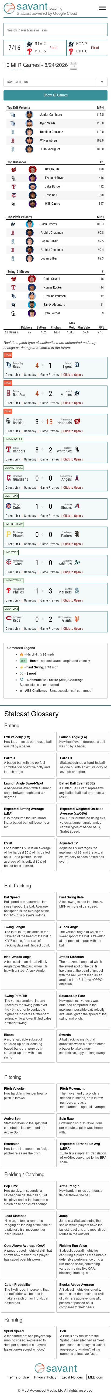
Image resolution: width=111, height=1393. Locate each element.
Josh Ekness (49, 224)
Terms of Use (19, 1377)
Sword (31, 673)
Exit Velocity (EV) (17, 737)
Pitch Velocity (14, 1088)
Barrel (34, 660)
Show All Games (56, 95)
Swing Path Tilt (16, 996)
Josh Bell (51, 195)
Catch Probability (18, 1284)
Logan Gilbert (49, 241)
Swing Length (15, 927)
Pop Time (11, 1186)
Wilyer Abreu (48, 140)
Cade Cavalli (52, 279)
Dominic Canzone (51, 132)
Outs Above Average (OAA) (24, 1245)
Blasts (9, 1034)
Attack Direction (71, 957)
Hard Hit (32, 654)
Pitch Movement (72, 1088)
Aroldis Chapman (52, 233)
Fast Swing (34, 667)
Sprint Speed (14, 1331)
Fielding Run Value (73, 1245)
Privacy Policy (46, 1377)
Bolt (63, 1331)
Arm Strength (69, 1186)
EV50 (8, 843)
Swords (65, 1034)
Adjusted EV (68, 843)
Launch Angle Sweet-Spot (23, 783)
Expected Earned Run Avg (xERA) (80, 1146)
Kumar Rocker (53, 287)
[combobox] (55, 29)
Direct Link (13, 375)
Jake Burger (53, 186)
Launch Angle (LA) (73, 737)
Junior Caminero (51, 115)
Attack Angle (69, 927)
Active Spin (12, 1118)
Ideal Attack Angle (18, 957)
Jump (63, 1216)
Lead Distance (15, 1216)
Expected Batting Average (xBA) (24, 811)
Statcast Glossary (31, 713)
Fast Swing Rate (71, 897)
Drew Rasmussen (55, 296)
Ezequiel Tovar (54, 178)
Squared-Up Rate (72, 996)
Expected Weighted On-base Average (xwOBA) (81, 811)
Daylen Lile (52, 169)
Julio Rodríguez (50, 149)
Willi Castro (52, 204)
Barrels (9, 758)
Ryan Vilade (48, 123)
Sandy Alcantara (54, 305)
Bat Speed (12, 897)
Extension (11, 1144)
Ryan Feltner (52, 313)
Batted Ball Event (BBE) (77, 783)
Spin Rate (66, 1118)
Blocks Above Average (76, 1284)
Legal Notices (73, 1377)
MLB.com (95, 1377)
